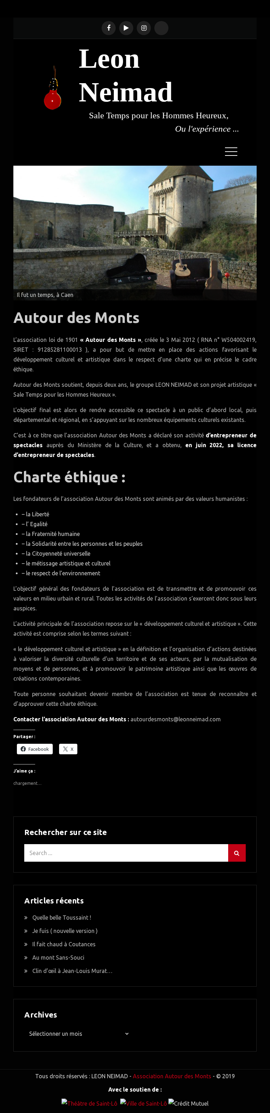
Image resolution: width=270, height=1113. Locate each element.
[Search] (237, 853)
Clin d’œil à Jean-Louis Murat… (72, 971)
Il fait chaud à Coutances (64, 944)
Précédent (22, 231)
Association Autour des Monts (172, 1076)
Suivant (248, 231)
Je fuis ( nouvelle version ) (65, 931)
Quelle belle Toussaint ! (61, 917)
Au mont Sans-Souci (58, 957)
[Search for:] (134, 853)
